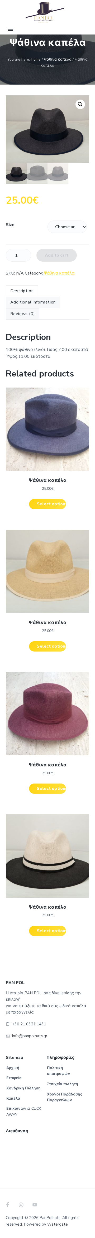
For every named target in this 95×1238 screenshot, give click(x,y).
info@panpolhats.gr (29, 1036)
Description (22, 291)
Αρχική (12, 1067)
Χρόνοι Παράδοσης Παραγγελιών (64, 1097)
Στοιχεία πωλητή (62, 1084)
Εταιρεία (14, 1077)
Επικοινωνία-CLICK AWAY (23, 1111)
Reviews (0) (22, 314)
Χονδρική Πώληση (23, 1088)
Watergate (57, 1224)
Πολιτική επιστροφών (58, 1070)
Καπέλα (13, 1098)
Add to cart (56, 255)
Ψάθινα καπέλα (58, 59)
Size (10, 225)
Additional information (33, 302)
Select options (51, 504)
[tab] (22, 291)
